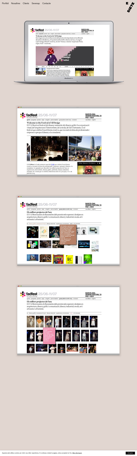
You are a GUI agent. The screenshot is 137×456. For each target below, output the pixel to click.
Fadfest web (7, 7)
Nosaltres (15, 4)
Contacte (46, 4)
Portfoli (5, 4)
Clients (26, 4)
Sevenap (36, 4)
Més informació (77, 453)
